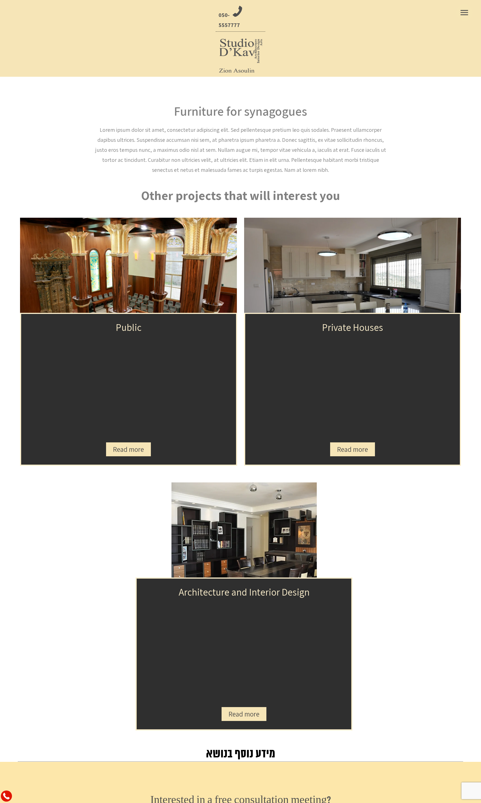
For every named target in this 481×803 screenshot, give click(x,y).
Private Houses (352, 327)
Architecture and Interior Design (244, 592)
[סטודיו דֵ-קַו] (241, 56)
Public (128, 327)
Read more (128, 449)
